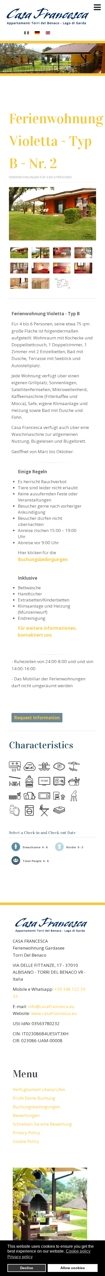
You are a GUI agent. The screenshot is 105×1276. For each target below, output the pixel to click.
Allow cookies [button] (72, 1268)
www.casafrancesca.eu (54, 1013)
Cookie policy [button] (78, 1251)
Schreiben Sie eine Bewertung (42, 1124)
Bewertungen (26, 1115)
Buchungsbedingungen (43, 559)
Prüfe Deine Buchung (34, 1098)
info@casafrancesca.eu (51, 1006)
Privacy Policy (26, 1133)
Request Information (37, 718)
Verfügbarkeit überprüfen (39, 1089)
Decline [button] (26, 1268)
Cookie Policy (26, 1141)
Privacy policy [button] (20, 1257)
